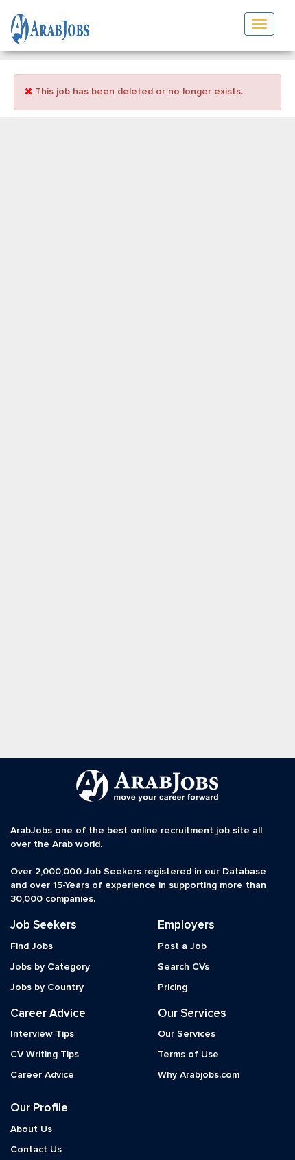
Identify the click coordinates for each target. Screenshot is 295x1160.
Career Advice (42, 1075)
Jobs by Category (50, 967)
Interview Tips (42, 1034)
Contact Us (36, 1150)
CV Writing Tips (44, 1054)
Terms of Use (188, 1054)
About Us (31, 1129)
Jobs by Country (47, 987)
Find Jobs (31, 946)
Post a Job (182, 946)
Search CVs (183, 967)
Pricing (172, 987)
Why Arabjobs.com (198, 1075)
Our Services (186, 1034)
